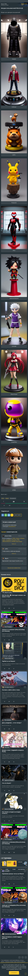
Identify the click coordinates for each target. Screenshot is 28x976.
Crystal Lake (24, 3)
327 (9, 915)
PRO (18, 540)
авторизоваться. (12, 526)
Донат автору (18, 515)
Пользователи (13, 498)
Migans (6, 558)
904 (9, 852)
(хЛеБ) (13, 538)
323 (9, 668)
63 (8, 947)
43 (13, 608)
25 (4, 668)
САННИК (13, 541)
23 (13, 790)
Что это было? (6, 783)
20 (4, 639)
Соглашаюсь (14, 972)
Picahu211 (14, 540)
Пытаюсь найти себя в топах (11, 690)
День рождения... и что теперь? (11, 723)
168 (9, 728)
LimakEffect (8, 540)
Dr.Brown (22, 538)
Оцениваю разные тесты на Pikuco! (13, 873)
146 (9, 883)
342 (9, 790)
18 (4, 701)
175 (9, 820)
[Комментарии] (25, 592)
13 (4, 883)
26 (4, 608)
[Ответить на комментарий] (3, 544)
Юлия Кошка (19, 541)
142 (9, 701)
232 (9, 639)
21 (4, 820)
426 (9, 608)
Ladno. (3, 540)
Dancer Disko (8, 536)
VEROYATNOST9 (6, 541)
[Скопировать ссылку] (26, 8)
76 (4, 790)
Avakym (18, 538)
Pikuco (3, 498)
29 (4, 728)
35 (13, 639)
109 (14, 852)
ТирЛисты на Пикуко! (8, 661)
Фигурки (7, 498)
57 (13, 668)
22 (4, 915)
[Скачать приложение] (26, 957)
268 (9, 761)
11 (13, 947)
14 (13, 820)
